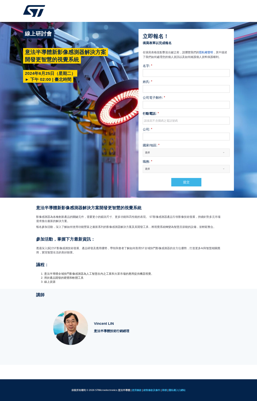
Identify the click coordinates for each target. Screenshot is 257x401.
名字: (147, 66)
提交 (186, 182)
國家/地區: (151, 145)
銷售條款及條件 (151, 390)
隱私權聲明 (206, 52)
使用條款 (137, 390)
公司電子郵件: (154, 97)
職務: (147, 161)
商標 (164, 390)
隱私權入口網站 (177, 390)
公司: (147, 129)
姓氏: (147, 81)
